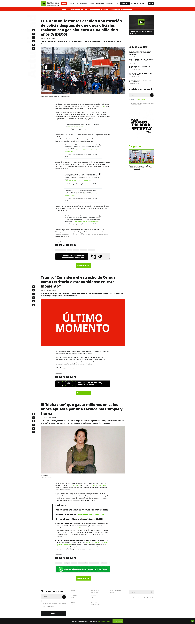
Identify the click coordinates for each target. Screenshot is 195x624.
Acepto (138, 99)
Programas (83, 4)
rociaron (103, 106)
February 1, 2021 (85, 129)
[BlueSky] (143, 3)
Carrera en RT (94, 602)
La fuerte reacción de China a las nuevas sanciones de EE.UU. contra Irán (141, 60)
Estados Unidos (60, 250)
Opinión (92, 4)
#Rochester (68, 150)
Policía (76, 250)
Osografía (135, 146)
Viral (77, 4)
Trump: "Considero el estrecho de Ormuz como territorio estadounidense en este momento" (97, 9)
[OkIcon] (146, 3)
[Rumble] (135, 3)
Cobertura (93, 600)
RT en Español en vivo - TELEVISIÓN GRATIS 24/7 (141, 32)
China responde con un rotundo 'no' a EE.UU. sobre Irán (140, 80)
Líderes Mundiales (75, 605)
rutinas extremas (75, 485)
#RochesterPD (81, 150)
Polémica (83, 250)
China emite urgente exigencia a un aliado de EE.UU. (139, 67)
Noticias (71, 4)
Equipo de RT (110, 4)
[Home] (43, 3)
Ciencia (74, 563)
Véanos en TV (125, 4)
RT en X (53, 613)
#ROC (67, 181)
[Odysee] (139, 597)
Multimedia (99, 4)
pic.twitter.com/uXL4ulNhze (75, 126)
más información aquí (104, 621)
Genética (104, 563)
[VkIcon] (132, 3)
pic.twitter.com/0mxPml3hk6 (91, 221)
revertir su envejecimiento (98, 485)
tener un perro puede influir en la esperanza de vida (80, 528)
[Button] (117, 3)
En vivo (64, 4)
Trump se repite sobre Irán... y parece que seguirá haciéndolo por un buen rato (140, 168)
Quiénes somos (94, 592)
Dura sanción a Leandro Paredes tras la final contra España (140, 74)
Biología (67, 563)
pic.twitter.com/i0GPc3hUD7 (83, 181)
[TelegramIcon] (140, 3)
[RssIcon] (153, 597)
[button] (141, 22)
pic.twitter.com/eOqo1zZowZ (91, 514)
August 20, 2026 (96, 519)
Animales (59, 563)
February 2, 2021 (91, 184)
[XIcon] (137, 3)
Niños (69, 250)
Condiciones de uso (95, 604)
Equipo (92, 597)
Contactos (93, 595)
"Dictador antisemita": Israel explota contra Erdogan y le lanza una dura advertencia (140, 52)
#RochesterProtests (90, 150)
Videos (72, 597)
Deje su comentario (83, 265)
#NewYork (74, 150)
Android (112, 592)
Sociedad (92, 250)
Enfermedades (83, 563)
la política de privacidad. (140, 99)
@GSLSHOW (72, 181)
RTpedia (73, 602)
